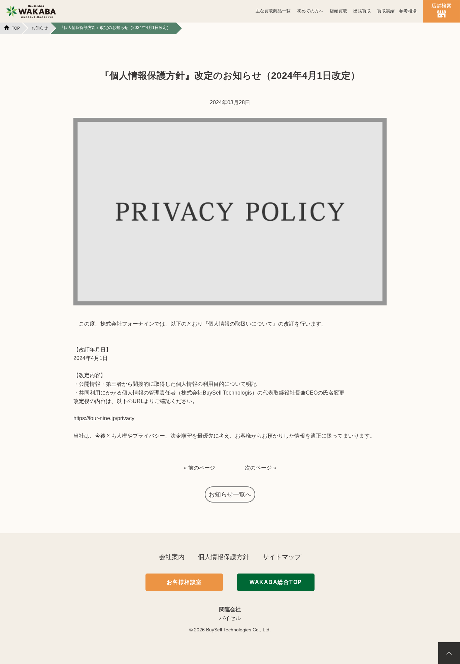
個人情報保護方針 (223, 556)
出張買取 (362, 11)
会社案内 (172, 556)
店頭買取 (338, 11)
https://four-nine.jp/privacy (103, 418)
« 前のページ (199, 468)
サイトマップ (282, 556)
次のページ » (260, 468)
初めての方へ (310, 11)
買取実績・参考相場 (397, 11)
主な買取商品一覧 (273, 11)
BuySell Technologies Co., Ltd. (238, 629)
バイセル (230, 618)
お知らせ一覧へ (230, 494)
